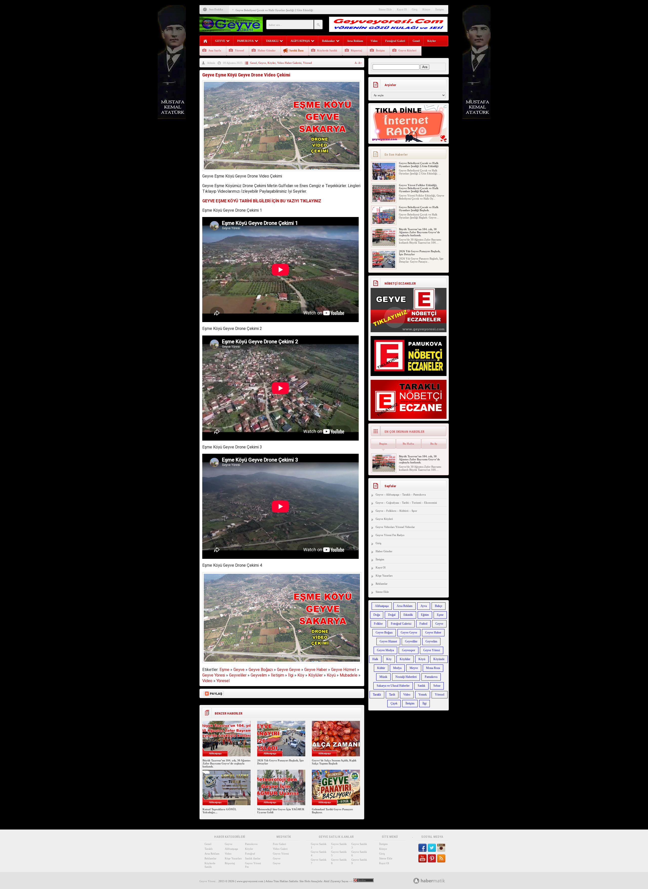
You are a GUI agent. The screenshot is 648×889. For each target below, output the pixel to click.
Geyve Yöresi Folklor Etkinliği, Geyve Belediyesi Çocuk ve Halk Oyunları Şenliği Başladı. (418, 188)
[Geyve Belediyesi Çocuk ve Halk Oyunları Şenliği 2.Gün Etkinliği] (383, 179)
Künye (426, 9)
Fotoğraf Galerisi (401, 623)
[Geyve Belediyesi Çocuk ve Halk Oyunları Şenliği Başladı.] (383, 223)
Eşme (224, 669)
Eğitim (425, 615)
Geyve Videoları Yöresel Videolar (395, 526)
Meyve (414, 668)
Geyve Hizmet (343, 669)
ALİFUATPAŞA (300, 40)
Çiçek (394, 703)
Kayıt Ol (402, 9)
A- (356, 62)
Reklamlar (328, 40)
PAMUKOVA (245, 40)
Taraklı (377, 694)
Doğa (376, 615)
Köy (300, 675)
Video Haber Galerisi (289, 62)
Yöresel (239, 50)
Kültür (381, 668)
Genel (416, 40)
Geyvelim (259, 675)
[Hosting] (416, 881)
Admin (211, 62)
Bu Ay (433, 443)
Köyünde (438, 659)
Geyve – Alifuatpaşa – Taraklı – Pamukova (401, 494)
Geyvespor (408, 650)
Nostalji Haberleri (406, 677)
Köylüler (315, 675)
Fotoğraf (250, 853)
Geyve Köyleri (407, 50)
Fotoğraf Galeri (395, 40)
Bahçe (438, 606)
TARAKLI (272, 40)
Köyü (331, 675)
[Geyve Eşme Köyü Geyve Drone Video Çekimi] (281, 172)
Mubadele (348, 675)
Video (374, 40)
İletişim (439, 9)
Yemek (422, 694)
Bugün (383, 443)
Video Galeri (280, 848)
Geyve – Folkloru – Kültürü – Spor (396, 510)
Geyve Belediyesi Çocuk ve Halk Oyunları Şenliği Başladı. (418, 209)
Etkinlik (408, 615)
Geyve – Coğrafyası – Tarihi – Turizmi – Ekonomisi (406, 502)
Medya (397, 668)
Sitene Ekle (385, 9)
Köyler (431, 40)
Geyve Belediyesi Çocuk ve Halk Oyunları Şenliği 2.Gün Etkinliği (274, 10)
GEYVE (220, 40)
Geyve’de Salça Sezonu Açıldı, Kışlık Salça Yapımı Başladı (334, 762)
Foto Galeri (279, 843)
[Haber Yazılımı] (435, 880)
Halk (375, 659)
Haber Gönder (267, 50)
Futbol (423, 623)
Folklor (378, 623)
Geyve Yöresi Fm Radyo (390, 535)
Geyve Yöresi (213, 675)
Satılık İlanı (296, 50)
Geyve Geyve (288, 669)
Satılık (421, 685)
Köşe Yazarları (384, 575)
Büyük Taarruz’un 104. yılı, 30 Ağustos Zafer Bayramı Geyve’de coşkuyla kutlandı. (226, 763)
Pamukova (431, 677)
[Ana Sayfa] (205, 41)
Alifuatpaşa (382, 606)
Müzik (383, 677)
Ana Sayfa (214, 50)
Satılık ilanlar (252, 858)
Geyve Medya (385, 650)
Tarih (392, 694)
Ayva (423, 606)
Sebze (436, 685)
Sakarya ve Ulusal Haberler (393, 685)
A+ (360, 62)
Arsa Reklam (355, 40)
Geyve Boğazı (261, 669)
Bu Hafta (408, 443)
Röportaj (356, 50)
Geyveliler (238, 675)
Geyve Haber (315, 669)
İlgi (290, 675)
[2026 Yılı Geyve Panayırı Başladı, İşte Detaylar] (383, 267)
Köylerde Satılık (327, 50)
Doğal (391, 615)
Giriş (414, 9)
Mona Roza (433, 668)
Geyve (262, 62)
